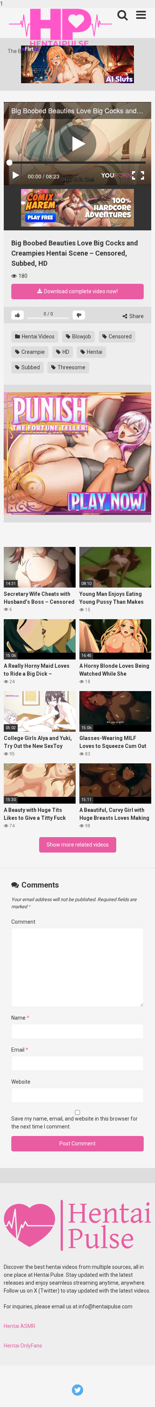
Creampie (32, 352)
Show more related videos (78, 845)
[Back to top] (141, 1393)
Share (136, 316)
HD (65, 352)
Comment (23, 922)
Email (19, 1050)
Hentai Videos (38, 336)
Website (20, 1082)
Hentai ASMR (19, 1326)
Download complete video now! (80, 291)
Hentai (94, 352)
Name (20, 1018)
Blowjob (81, 336)
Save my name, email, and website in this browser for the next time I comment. (74, 1123)
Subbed (30, 367)
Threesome (70, 367)
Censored (120, 336)
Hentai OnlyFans (23, 1346)
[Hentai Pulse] (60, 27)
